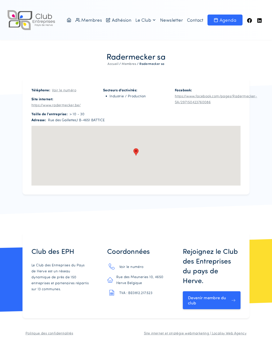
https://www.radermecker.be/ (56, 105)
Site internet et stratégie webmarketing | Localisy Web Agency (195, 333)
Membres (129, 64)
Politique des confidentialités (49, 333)
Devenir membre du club (207, 300)
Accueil (113, 64)
